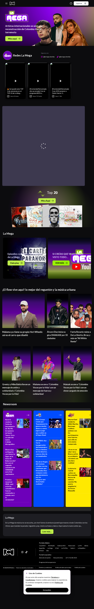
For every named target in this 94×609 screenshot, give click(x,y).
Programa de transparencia (47, 562)
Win (47, 551)
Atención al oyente (45, 558)
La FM (80, 546)
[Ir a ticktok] (22, 552)
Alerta (86, 546)
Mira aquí (12, 38)
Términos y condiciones (45, 567)
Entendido (47, 590)
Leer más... (47, 531)
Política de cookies (80, 567)
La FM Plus (64, 548)
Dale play (14, 263)
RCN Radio (51, 546)
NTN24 (41, 551)
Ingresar (79, 3)
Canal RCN (42, 546)
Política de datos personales (63, 567)
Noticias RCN (61, 546)
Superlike (42, 548)
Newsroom (71, 546)
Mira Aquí (45, 200)
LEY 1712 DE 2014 (71, 558)
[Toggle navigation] (6, 3)
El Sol (57, 548)
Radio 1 (73, 548)
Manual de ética (58, 558)
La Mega (50, 548)
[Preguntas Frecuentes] (71, 3)
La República (81, 548)
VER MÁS (59, 263)
